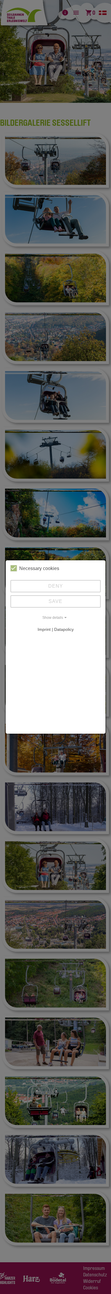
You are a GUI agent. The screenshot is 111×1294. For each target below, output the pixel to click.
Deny (55, 586)
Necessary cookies (39, 568)
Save (55, 601)
